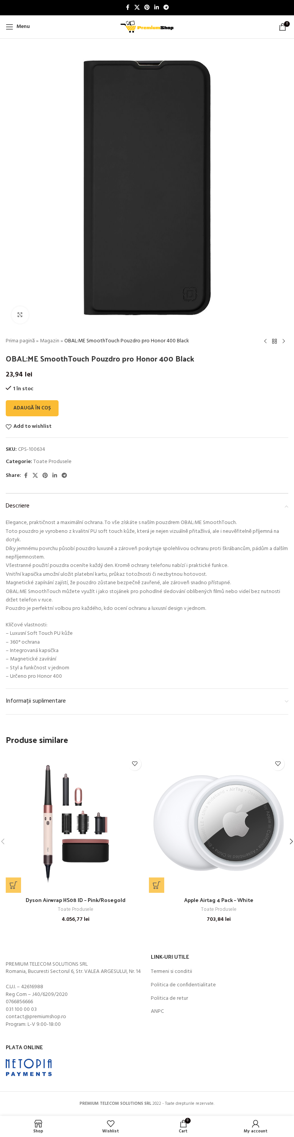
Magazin (49, 341)
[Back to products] (274, 341)
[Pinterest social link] (147, 7)
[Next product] (283, 341)
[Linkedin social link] (156, 7)
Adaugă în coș (32, 408)
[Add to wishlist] (134, 764)
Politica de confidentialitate (183, 985)
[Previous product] (265, 341)
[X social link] (137, 7)
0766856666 (19, 1001)
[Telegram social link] (166, 7)
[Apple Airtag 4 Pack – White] (218, 823)
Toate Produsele (52, 461)
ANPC (157, 1011)
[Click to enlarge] (20, 315)
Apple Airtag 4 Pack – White (218, 900)
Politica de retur (169, 998)
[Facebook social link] (127, 7)
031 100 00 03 (21, 1009)
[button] (13, 885)
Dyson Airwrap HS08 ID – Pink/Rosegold (76, 900)
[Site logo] (147, 27)
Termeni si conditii (171, 972)
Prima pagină (20, 341)
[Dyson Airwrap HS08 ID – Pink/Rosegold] (75, 823)
